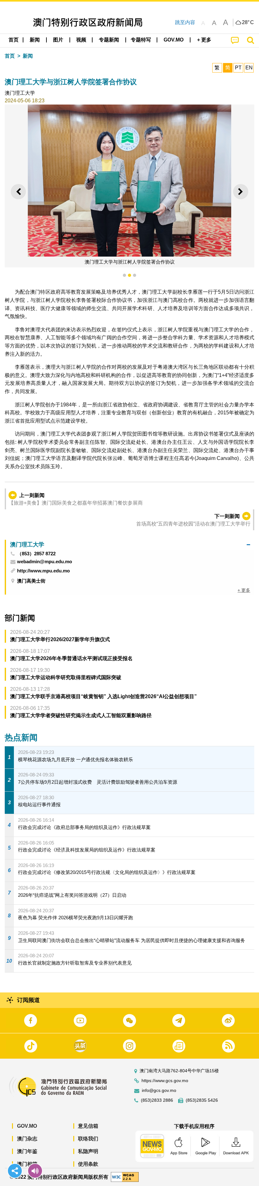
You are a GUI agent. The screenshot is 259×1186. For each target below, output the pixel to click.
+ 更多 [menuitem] (244, 590)
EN (249, 67)
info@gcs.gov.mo (159, 1090)
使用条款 (88, 1164)
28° (248, 22)
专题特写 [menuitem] (141, 39)
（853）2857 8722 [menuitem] (36, 553)
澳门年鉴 (27, 1151)
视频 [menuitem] (81, 39)
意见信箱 (88, 1126)
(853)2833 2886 (157, 1100)
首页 (10, 56)
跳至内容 (185, 22)
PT (238, 67)
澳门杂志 (27, 1138)
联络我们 (88, 1138)
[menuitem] (35, 40)
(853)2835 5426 (202, 1100)
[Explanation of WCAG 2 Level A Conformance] (125, 1176)
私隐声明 (88, 1151)
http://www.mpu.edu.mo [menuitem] (43, 570)
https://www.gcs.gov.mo (165, 1080)
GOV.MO (27, 1126)
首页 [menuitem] (14, 39)
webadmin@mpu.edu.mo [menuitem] (44, 561)
